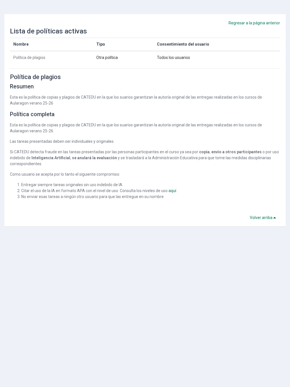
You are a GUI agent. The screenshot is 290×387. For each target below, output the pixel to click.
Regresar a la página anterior (254, 23)
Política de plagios (29, 57)
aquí (172, 190)
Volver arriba (261, 217)
